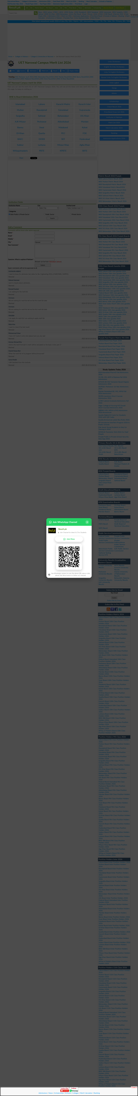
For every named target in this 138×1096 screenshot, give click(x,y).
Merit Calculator (86, 1093)
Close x (134, 1087)
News (51, 1093)
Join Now (71, 539)
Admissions (43, 1093)
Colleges (75, 1093)
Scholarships (59, 1093)
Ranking (97, 1093)
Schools (68, 1093)
